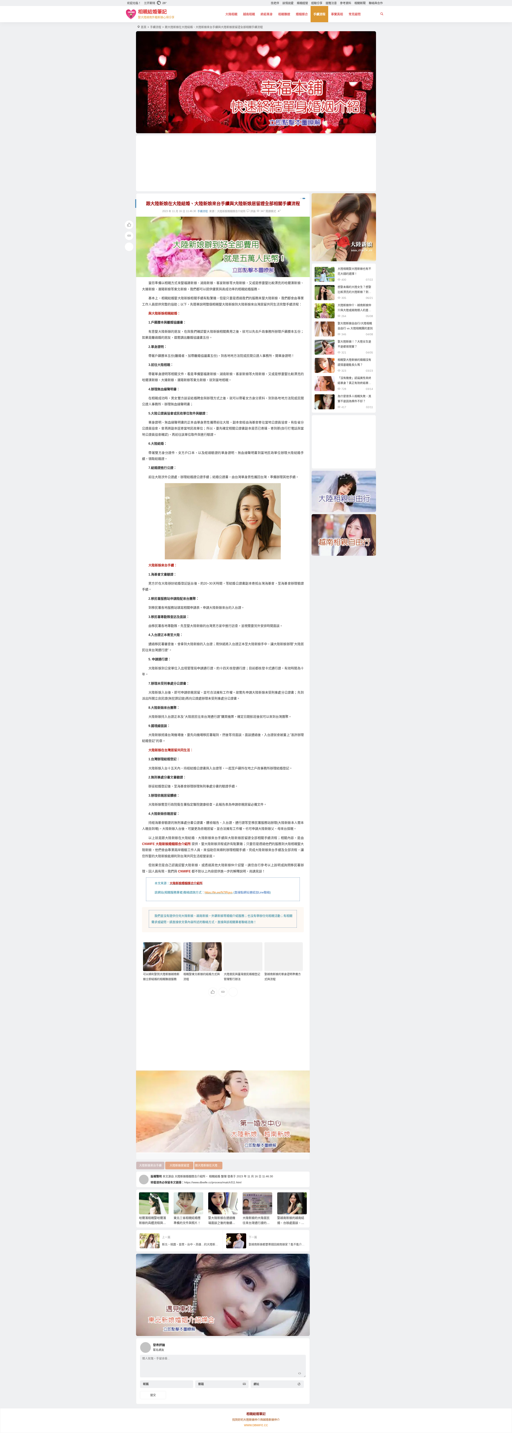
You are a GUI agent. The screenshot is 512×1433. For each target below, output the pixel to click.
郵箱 (201, 1384)
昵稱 (146, 1384)
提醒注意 (331, 3)
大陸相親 (231, 14)
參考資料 (345, 3)
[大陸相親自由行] (344, 491)
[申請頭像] (302, 1346)
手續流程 (319, 14)
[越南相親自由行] (344, 535)
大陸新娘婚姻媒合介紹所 (231, 211)
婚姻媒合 (302, 14)
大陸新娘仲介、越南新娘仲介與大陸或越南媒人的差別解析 (354, 310)
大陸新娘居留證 (179, 1165)
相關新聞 (360, 3)
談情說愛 (288, 3)
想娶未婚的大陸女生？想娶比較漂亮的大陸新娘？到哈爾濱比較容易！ (354, 291)
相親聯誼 (284, 14)
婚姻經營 (302, 3)
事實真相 (337, 14)
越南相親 (249, 14)
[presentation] (283, 1198)
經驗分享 (316, 3)
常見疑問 (355, 14)
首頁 (143, 27)
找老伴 (275, 3)
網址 (256, 1384)
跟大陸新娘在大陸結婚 (208, 1165)
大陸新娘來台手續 (150, 1165)
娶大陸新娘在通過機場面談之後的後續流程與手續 (187, 1223)
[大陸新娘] (344, 227)
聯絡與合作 (376, 3)
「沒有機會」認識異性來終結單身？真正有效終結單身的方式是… (354, 383)
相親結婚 (214, 1176)
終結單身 (267, 14)
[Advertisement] (256, 163)
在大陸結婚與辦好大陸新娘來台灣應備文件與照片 (290, 1223)
